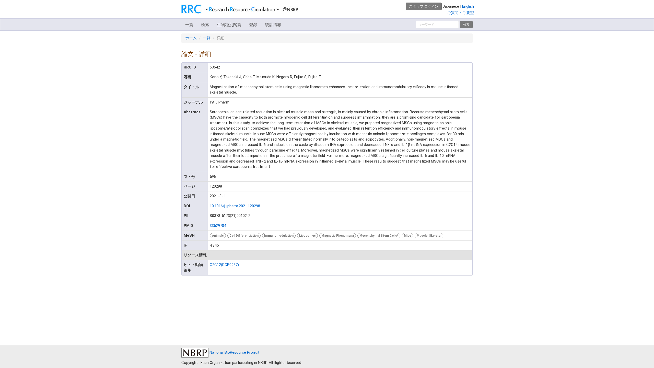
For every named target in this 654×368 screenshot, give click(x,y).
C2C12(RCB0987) (224, 264)
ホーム (191, 38)
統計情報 (273, 24)
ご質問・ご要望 (460, 12)
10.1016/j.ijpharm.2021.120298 (235, 206)
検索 (205, 24)
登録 (253, 24)
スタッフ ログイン (423, 6)
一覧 (189, 24)
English (468, 6)
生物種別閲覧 (229, 24)
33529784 (218, 225)
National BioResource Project (233, 352)
